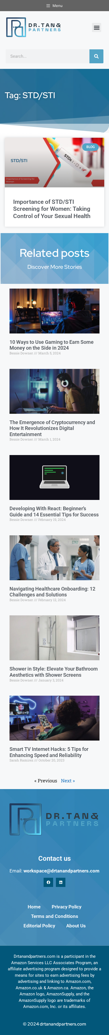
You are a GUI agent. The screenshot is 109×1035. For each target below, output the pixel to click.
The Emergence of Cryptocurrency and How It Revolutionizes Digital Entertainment (52, 428)
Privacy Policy (66, 907)
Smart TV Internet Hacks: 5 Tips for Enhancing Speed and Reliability (49, 752)
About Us (76, 925)
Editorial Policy (39, 925)
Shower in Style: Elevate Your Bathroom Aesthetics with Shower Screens (54, 672)
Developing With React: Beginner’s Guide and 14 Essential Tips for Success (54, 512)
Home (34, 907)
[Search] (96, 56)
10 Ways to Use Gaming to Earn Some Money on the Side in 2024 (52, 345)
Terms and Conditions (54, 916)
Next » (68, 780)
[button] (96, 27)
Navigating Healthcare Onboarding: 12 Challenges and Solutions (52, 592)
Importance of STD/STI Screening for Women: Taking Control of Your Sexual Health (52, 209)
